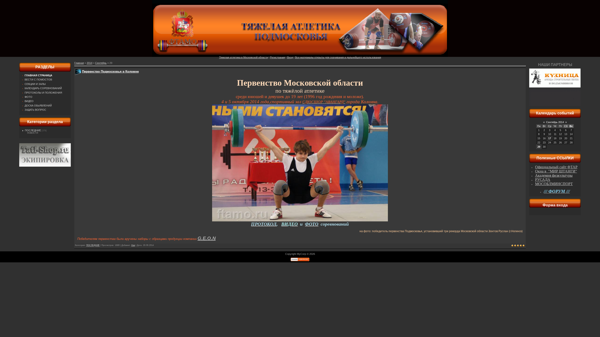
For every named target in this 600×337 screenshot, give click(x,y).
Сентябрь (101, 63)
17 (549, 138)
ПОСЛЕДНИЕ (33, 130)
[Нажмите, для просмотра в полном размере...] (300, 220)
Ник (133, 245)
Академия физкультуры (554, 175)
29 (538, 146)
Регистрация (277, 57)
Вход (290, 57)
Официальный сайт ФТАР (556, 167)
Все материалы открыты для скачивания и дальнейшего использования (338, 57)
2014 (89, 63)
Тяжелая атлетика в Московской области (243, 57)
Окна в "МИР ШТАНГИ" (556, 171)
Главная (79, 63)
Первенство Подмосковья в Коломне (110, 71)
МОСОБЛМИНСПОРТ (554, 184)
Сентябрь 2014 (555, 122)
